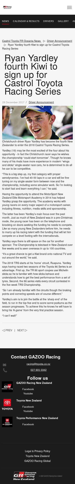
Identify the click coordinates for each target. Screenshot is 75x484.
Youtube (28, 393)
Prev (7, 330)
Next (22, 330)
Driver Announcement (41, 102)
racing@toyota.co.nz (38, 363)
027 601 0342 (39, 369)
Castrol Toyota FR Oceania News (21, 41)
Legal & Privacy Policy (37, 451)
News (5, 21)
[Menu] (69, 7)
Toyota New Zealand (38, 456)
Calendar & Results (26, 21)
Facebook (28, 389)
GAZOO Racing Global (37, 460)
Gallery (63, 21)
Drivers (48, 21)
